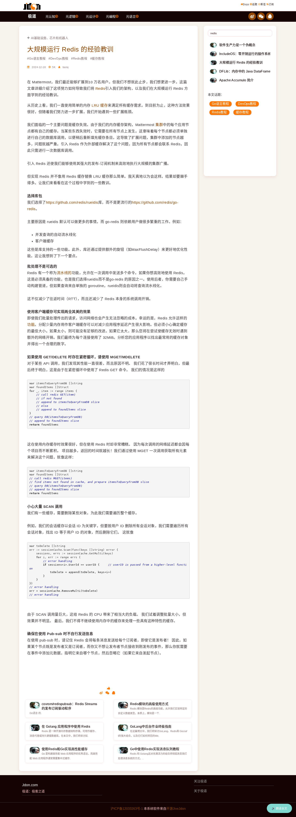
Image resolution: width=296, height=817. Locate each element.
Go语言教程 (220, 103)
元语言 (131, 16)
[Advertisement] (240, 147)
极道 (32, 16)
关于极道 (200, 791)
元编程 (111, 16)
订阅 (271, 4)
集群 (159, 125)
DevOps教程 (247, 103)
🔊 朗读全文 (279, 808)
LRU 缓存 (100, 105)
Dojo (246, 4)
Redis (100, 89)
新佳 (263, 4)
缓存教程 (242, 112)
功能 (31, 325)
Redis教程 (219, 112)
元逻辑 (70, 16)
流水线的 (64, 273)
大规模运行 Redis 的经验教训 (70, 49)
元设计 (90, 16)
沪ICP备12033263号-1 (127, 808)
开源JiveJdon (176, 808)
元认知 (50, 16)
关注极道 (200, 781)
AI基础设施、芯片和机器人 (49, 38)
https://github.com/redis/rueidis (72, 202)
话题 (254, 4)
